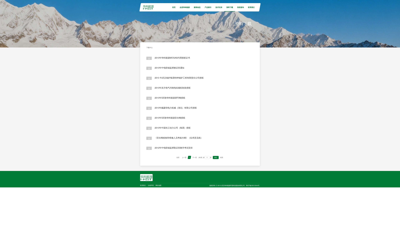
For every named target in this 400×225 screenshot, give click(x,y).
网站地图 (158, 185)
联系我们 (251, 7)
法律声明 (151, 185)
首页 (174, 7)
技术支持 (219, 7)
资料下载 (229, 7)
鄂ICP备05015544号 (252, 185)
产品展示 (208, 7)
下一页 (194, 157)
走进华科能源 (185, 7)
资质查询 (240, 7)
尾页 (221, 157)
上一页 (184, 157)
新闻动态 (197, 7)
